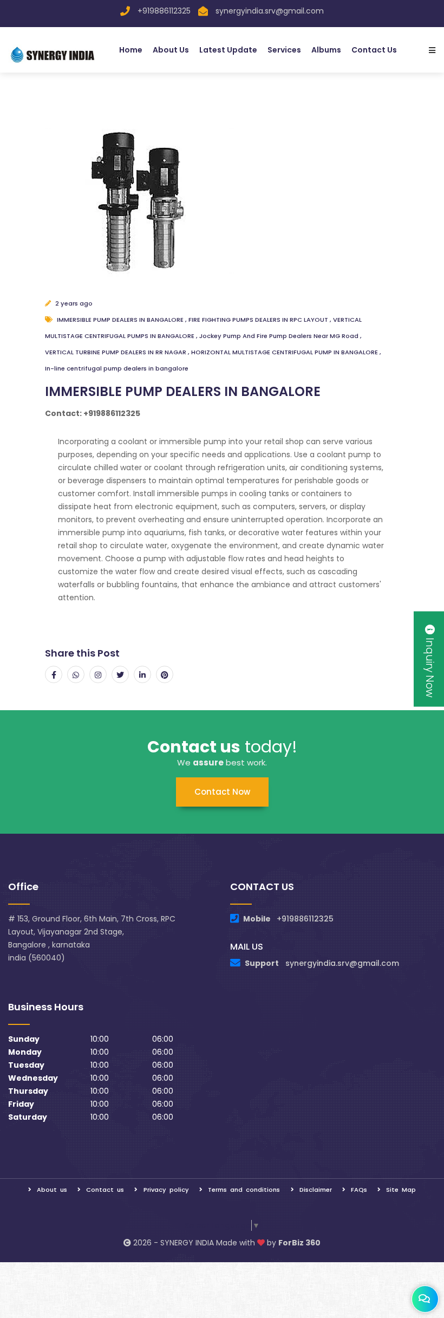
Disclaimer (315, 1189)
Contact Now (222, 791)
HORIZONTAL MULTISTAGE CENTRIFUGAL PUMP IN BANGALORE (285, 352)
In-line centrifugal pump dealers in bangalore (116, 368)
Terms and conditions (244, 1189)
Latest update (228, 49)
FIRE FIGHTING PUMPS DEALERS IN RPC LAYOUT (259, 319)
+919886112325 (164, 10)
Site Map (401, 1189)
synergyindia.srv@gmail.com (270, 10)
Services (284, 49)
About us (171, 49)
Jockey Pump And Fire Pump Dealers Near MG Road (279, 336)
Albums (326, 49)
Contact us (374, 49)
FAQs (359, 1189)
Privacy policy (166, 1189)
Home (130, 49)
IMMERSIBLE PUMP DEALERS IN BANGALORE (121, 319)
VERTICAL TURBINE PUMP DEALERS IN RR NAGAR (116, 352)
